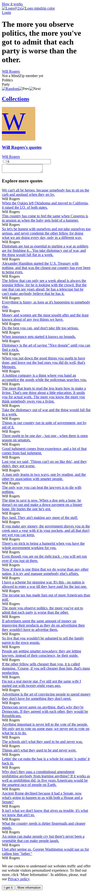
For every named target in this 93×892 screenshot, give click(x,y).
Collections (15, 99)
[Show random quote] (10, 89)
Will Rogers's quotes (21, 147)
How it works (12, 4)
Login (6, 13)
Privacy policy (18, 879)
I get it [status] (8, 887)
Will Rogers (11, 71)
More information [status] (29, 887)
